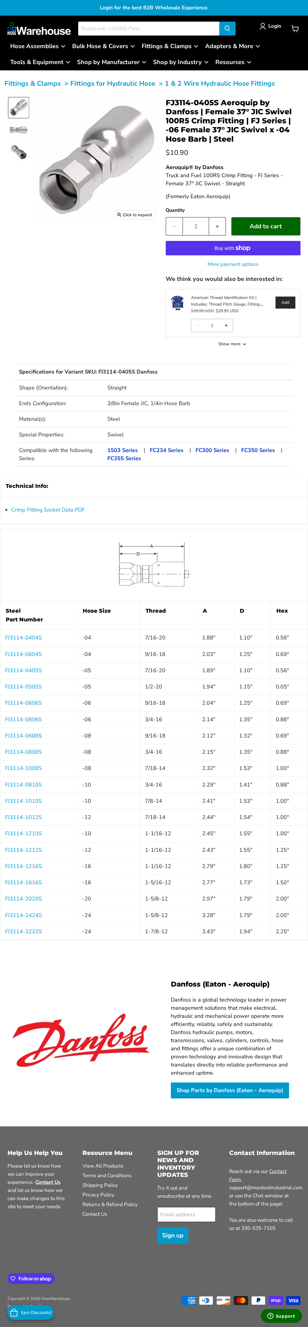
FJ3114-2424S (23, 915)
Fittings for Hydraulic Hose (112, 83)
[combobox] (148, 28)
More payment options (233, 264)
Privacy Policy (98, 1194)
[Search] (227, 28)
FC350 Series (258, 450)
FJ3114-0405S (23, 670)
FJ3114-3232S (23, 931)
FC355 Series (124, 458)
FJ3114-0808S (23, 752)
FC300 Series (212, 450)
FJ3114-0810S (23, 784)
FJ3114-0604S (23, 654)
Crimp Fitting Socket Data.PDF (48, 509)
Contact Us (94, 1214)
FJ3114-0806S (23, 719)
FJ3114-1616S (23, 882)
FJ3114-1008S (23, 768)
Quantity (175, 210)
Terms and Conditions (106, 1175)
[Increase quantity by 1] (217, 226)
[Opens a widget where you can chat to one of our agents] (281, 1316)
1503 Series (122, 450)
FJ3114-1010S (23, 801)
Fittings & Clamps (33, 83)
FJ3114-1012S (23, 817)
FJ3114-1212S (23, 850)
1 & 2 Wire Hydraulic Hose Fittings (220, 83)
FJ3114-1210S (23, 833)
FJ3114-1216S (23, 866)
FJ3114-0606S (23, 703)
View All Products (102, 1165)
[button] (272, 26)
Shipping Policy (100, 1185)
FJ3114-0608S (23, 735)
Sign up (172, 1235)
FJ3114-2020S (23, 898)
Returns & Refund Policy (110, 1204)
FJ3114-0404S (23, 637)
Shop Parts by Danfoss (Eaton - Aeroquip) (230, 1090)
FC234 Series (166, 450)
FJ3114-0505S (23, 686)
